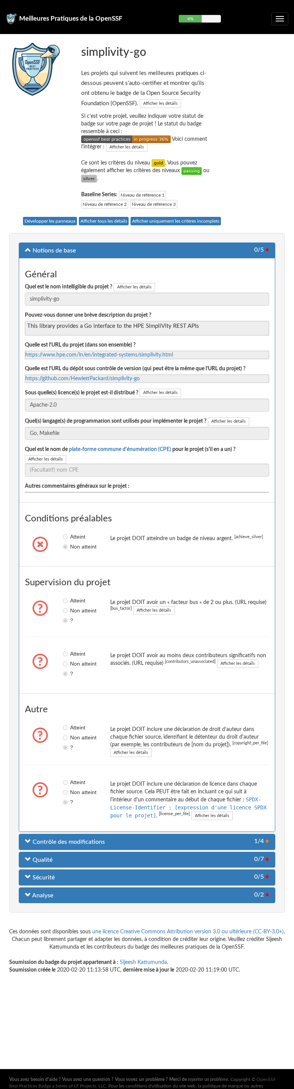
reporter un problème (208, 1079)
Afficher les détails (160, 103)
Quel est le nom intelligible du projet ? (68, 287)
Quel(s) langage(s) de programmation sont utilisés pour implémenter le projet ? (115, 421)
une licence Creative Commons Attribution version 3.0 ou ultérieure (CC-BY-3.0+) (188, 931)
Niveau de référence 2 (105, 204)
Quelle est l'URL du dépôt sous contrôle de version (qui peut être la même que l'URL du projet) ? (135, 368)
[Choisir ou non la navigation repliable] (279, 18)
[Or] (158, 163)
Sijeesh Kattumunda (143, 962)
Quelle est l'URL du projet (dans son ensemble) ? (80, 345)
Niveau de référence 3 (154, 204)
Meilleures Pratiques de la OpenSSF (70, 18)
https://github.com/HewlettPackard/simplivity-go (82, 378)
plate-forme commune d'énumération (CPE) (120, 449)
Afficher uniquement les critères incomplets (175, 221)
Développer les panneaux (49, 221)
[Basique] (191, 170)
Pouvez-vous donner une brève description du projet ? (88, 315)
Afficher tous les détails (103, 221)
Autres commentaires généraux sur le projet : (77, 486)
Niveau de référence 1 (143, 195)
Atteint (72, 537)
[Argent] (89, 178)
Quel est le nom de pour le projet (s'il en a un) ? (130, 449)
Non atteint (72, 547)
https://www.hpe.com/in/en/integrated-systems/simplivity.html (99, 355)
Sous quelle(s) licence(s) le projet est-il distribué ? (81, 393)
